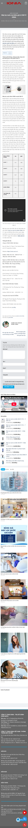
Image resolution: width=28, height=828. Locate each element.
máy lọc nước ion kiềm (8, 43)
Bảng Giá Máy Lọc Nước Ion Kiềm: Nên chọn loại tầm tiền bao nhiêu (13, 547)
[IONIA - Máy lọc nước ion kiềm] (14, 3)
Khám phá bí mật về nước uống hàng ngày (9, 680)
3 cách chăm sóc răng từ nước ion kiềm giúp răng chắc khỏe (13, 653)
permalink (11, 317)
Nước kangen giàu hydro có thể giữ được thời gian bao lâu (19, 333)
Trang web (5, 374)
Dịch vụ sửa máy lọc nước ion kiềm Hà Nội (9, 573)
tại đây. (14, 307)
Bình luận (5, 349)
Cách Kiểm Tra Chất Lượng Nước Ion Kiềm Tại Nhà (11, 519)
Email (4, 368)
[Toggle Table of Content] (9, 53)
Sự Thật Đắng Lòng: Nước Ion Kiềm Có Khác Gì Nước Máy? (13, 627)
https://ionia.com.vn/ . (12, 251)
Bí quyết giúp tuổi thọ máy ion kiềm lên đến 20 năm (11, 492)
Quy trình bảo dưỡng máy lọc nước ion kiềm (10, 600)
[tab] (3, 469)
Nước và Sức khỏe (14, 13)
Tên (4, 361)
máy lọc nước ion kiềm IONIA (15, 230)
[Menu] (2, 3)
